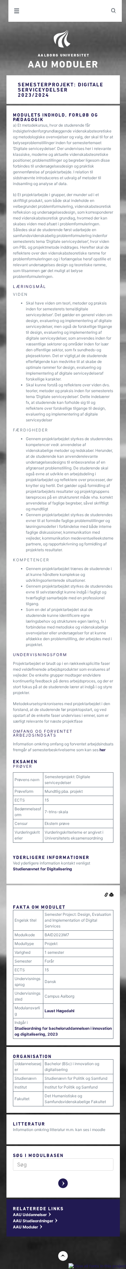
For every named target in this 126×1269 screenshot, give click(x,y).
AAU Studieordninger (35, 1220)
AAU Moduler (28, 1227)
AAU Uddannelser (32, 1214)
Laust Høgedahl (59, 1010)
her (103, 749)
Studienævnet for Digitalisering (42, 868)
